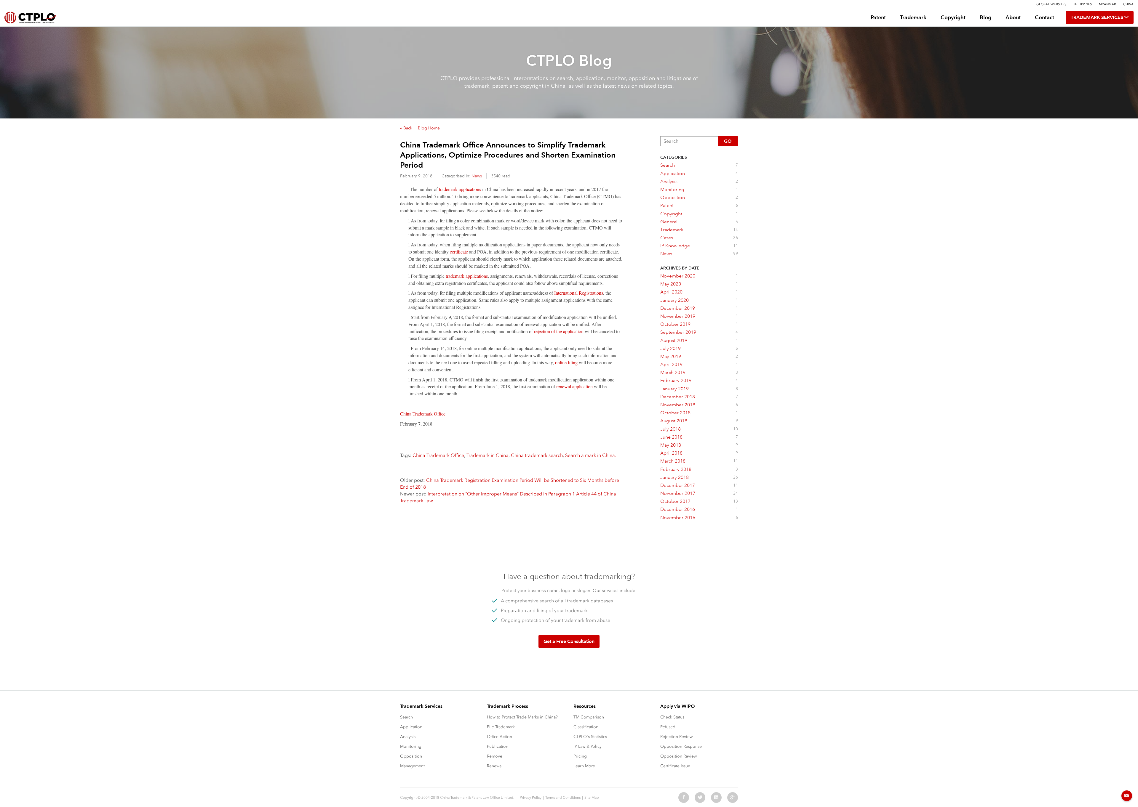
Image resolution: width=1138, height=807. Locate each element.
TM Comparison (588, 717)
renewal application (574, 386)
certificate (459, 251)
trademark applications (460, 189)
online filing (566, 362)
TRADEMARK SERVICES (1097, 17)
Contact (1044, 17)
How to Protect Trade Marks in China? (522, 717)
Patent (878, 17)
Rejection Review (676, 736)
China (1128, 4)
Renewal (495, 766)
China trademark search (537, 455)
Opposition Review (678, 756)
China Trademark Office (438, 455)
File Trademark (501, 726)
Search (406, 717)
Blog (985, 17)
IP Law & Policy (587, 746)
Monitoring (410, 746)
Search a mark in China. (590, 455)
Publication (497, 746)
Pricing (580, 756)
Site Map (591, 797)
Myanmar (1107, 4)
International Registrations (578, 293)
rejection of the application (559, 331)
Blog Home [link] (429, 128)
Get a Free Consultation (569, 641)
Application (411, 726)
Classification (585, 726)
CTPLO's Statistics (590, 736)
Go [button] (728, 141)
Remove (494, 756)
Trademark (913, 17)
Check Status (672, 717)
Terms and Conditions (563, 797)
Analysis (407, 736)
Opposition (411, 756)
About (1013, 17)
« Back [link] (406, 128)
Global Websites (1051, 4)
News (476, 176)
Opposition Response (681, 746)
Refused (667, 726)
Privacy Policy (530, 797)
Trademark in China (487, 455)
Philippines (1082, 4)
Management (412, 766)
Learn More (584, 766)
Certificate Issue (675, 766)
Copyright (953, 17)
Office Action (499, 736)
